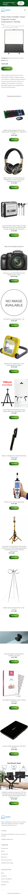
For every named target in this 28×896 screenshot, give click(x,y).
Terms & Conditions (6, 879)
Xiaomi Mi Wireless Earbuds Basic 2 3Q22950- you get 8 (14, 654)
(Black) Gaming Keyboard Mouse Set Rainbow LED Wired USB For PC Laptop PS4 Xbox (14, 131)
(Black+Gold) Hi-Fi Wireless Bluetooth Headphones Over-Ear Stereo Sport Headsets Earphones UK (14, 179)
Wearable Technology (7, 863)
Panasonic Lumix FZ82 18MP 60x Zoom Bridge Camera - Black (14, 273)
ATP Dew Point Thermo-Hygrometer (14, 502)
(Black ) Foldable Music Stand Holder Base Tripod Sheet (14, 456)
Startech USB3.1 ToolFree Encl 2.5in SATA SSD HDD (14, 747)
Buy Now (6, 68)
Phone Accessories (13, 58)
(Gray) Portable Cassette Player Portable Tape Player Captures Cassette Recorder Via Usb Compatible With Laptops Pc (14, 227)
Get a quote (20, 3)
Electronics (4, 857)
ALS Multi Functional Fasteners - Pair (14, 319)
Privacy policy (5, 881)
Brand (2, 851)
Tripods (21, 58)
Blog (2, 873)
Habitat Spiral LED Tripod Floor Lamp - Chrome (14, 608)
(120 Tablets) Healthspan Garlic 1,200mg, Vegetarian (14, 700)
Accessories (4, 848)
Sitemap (3, 884)
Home (2, 24)
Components (4, 854)
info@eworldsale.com (7, 839)
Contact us (4, 876)
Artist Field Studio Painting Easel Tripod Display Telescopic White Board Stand (14, 410)
